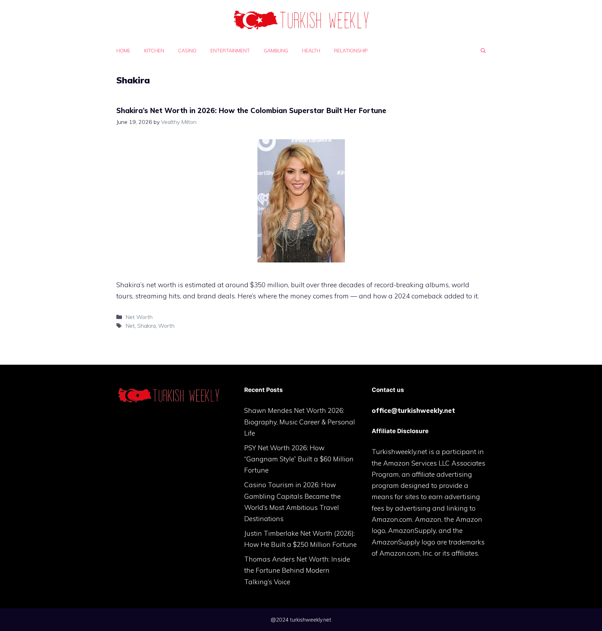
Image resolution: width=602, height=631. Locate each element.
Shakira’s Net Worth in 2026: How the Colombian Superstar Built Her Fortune (251, 110)
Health (311, 50)
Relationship (351, 50)
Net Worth (139, 316)
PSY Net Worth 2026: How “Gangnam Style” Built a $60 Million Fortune (299, 459)
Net (130, 325)
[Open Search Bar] (483, 50)
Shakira (146, 325)
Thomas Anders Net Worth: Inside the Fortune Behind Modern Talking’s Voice (297, 570)
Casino (187, 50)
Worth (166, 325)
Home (123, 50)
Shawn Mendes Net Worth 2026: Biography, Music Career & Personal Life (299, 421)
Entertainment (230, 50)
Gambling (276, 50)
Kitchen (154, 50)
